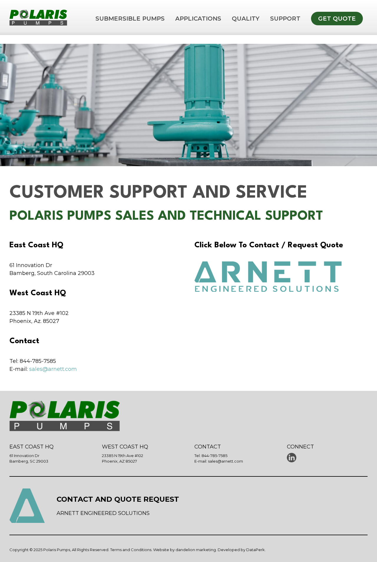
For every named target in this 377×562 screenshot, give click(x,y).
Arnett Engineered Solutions (103, 513)
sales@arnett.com (53, 369)
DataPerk (255, 549)
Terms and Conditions (130, 549)
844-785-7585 (214, 455)
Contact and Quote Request (118, 499)
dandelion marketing (196, 549)
